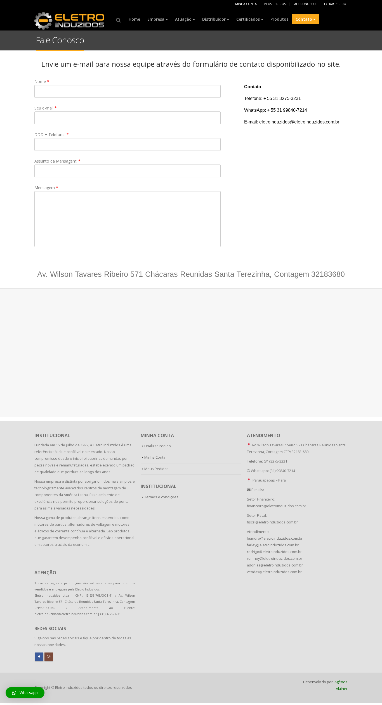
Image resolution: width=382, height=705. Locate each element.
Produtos (279, 19)
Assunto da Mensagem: (57, 161)
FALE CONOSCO (304, 4)
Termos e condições (161, 497)
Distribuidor (214, 19)
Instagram (48, 656)
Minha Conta (154, 457)
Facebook (39, 656)
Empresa (155, 19)
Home (134, 19)
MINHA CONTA (246, 4)
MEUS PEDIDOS (274, 4)
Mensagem (46, 187)
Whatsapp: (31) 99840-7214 (273, 470)
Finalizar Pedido (157, 446)
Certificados (248, 19)
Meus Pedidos (156, 468)
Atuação (183, 19)
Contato (304, 19)
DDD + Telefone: (51, 134)
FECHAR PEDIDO (334, 4)
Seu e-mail (45, 108)
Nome (41, 81)
